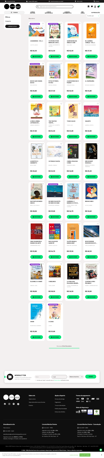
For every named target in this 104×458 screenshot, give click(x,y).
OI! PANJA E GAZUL (54, 161)
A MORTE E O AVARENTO (34, 162)
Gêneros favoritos (74, 376)
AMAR (32, 321)
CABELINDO (52, 281)
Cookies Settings (74, 455)
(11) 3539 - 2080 (83, 427)
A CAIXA (51, 321)
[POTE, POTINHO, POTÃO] (55, 71)
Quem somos (32, 399)
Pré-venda (83, 13)
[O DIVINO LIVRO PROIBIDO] (91, 271)
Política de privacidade (61, 408)
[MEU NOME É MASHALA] (91, 151)
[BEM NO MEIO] (91, 191)
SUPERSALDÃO (95, 12)
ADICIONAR (37, 56)
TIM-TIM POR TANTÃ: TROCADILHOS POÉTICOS (53, 122)
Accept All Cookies (85, 455)
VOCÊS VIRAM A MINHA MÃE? (72, 242)
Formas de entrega (59, 399)
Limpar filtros (12, 26)
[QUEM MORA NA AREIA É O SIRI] (73, 31)
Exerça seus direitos (60, 411)
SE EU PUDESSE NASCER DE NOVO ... (91, 242)
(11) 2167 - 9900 (48, 427)
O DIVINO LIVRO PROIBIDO (90, 282)
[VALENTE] (91, 111)
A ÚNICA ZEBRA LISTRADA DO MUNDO (35, 122)
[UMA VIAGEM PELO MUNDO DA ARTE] (36, 231)
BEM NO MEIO (89, 201)
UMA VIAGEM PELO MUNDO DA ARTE (36, 242)
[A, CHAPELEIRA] (91, 71)
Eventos (31, 405)
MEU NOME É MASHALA (89, 162)
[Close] (101, 455)
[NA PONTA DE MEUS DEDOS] (36, 191)
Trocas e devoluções (60, 405)
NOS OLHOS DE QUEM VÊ (53, 242)
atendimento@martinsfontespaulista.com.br (13, 434)
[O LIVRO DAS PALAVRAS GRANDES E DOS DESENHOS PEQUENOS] (73, 271)
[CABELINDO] (55, 271)
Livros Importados (49, 13)
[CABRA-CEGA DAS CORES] (73, 151)
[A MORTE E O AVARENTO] (36, 151)
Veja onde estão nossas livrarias (37, 402)
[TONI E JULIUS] (73, 111)
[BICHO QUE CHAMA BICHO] (36, 71)
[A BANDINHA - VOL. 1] (36, 31)
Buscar (38, 6)
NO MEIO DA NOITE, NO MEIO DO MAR (55, 202)
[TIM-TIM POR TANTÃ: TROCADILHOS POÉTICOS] (55, 111)
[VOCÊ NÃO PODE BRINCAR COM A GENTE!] (55, 31)
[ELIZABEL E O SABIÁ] (36, 271)
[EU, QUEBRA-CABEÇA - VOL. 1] (91, 31)
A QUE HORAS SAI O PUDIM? (73, 81)
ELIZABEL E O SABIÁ (36, 281)
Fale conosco (6, 427)
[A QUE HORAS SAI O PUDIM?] (73, 71)
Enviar (91, 376)
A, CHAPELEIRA (89, 81)
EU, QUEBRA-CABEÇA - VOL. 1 (90, 41)
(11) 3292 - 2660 (9, 431)
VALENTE (88, 121)
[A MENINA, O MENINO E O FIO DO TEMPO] (73, 191)
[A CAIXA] (55, 312)
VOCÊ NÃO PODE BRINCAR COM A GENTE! (54, 42)
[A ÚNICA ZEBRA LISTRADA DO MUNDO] (36, 111)
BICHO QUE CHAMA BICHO (36, 81)
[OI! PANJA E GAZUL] (55, 151)
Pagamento (58, 402)
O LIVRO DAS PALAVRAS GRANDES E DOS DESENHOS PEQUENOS (73, 282)
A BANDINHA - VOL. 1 (36, 41)
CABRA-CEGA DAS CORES (72, 162)
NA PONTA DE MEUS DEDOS (36, 202)
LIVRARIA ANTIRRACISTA (67, 13)
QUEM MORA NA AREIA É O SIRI (72, 41)
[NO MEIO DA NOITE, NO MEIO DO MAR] (55, 191)
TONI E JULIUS (71, 121)
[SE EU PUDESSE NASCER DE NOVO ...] (91, 231)
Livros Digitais (32, 13)
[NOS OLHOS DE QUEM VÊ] (55, 231)
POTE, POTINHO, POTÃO (54, 81)
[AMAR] (36, 312)
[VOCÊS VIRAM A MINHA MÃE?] (73, 231)
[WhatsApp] (100, 450)
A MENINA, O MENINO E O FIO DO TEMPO (73, 202)
